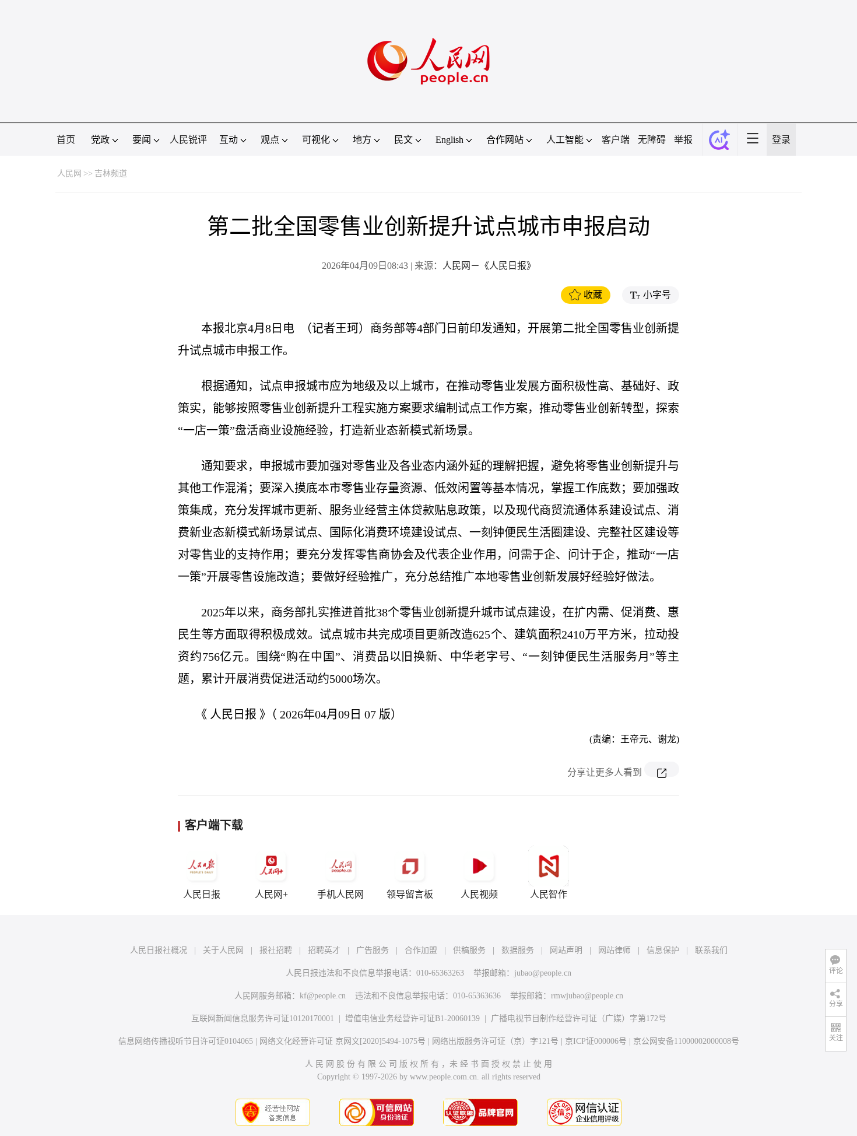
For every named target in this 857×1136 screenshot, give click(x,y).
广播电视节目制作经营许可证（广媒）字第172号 (578, 1018)
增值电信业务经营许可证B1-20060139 (412, 1018)
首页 (66, 140)
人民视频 (479, 894)
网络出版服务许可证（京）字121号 (495, 1041)
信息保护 (663, 950)
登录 (781, 140)
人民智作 (548, 894)
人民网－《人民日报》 (489, 266)
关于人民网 (223, 950)
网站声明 (566, 950)
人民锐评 (188, 140)
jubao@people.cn (542, 973)
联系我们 (711, 950)
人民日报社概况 (158, 950)
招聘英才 (324, 950)
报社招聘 (275, 950)
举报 (683, 140)
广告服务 (372, 950)
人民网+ (271, 894)
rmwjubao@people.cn (587, 995)
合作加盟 (421, 950)
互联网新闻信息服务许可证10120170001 (262, 1018)
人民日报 (201, 894)
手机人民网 (340, 894)
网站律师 (614, 950)
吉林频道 (110, 173)
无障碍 (652, 140)
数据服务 (517, 950)
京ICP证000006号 (596, 1041)
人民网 (69, 173)
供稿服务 (469, 950)
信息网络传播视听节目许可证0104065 (185, 1041)
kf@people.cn (323, 995)
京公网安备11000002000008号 (686, 1041)
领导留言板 (410, 894)
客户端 (616, 140)
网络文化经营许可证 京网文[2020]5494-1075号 (342, 1041)
